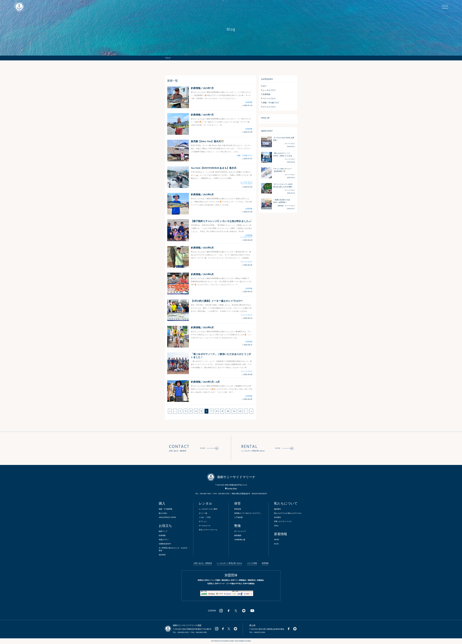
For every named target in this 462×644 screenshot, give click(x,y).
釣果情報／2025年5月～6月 (205, 381)
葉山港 (252, 625)
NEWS (276, 540)
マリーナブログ (246, 184)
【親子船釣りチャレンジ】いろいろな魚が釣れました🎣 (221, 221)
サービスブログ (269, 107)
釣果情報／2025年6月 (202, 194)
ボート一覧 (203, 513)
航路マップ (163, 531)
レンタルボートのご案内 (208, 509)
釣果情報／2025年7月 (202, 88)
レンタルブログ (246, 182)
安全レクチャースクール (208, 530)
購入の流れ (163, 513)
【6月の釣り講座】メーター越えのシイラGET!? (217, 300)
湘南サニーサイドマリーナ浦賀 (187, 625)
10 (228, 411)
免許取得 (162, 555)
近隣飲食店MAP (165, 544)
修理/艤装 (237, 535)
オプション (203, 521)
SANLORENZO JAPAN (167, 517)
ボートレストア (240, 531)
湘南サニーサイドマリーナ (236, 477)
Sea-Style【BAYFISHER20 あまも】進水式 (213, 168)
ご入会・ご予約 (205, 517)
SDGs (276, 526)
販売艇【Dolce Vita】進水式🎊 (207, 141)
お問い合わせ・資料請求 (202, 563)
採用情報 (265, 563)
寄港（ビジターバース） (283, 521)
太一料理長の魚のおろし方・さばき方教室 (173, 549)
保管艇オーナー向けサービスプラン (247, 513)
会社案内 (277, 517)
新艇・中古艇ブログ (244, 155)
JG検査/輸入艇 (239, 540)
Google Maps (232, 488)
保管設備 (237, 509)
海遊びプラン (164, 540)
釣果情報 (249, 102)
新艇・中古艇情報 (165, 509)
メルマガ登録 (252, 563)
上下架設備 (238, 517)
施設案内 (277, 509)
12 (240, 411)
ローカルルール (205, 526)
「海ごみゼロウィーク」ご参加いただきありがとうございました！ (221, 355)
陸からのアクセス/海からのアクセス (288, 513)
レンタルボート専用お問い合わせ (229, 563)
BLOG (276, 544)
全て (265, 86)
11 (234, 411)
